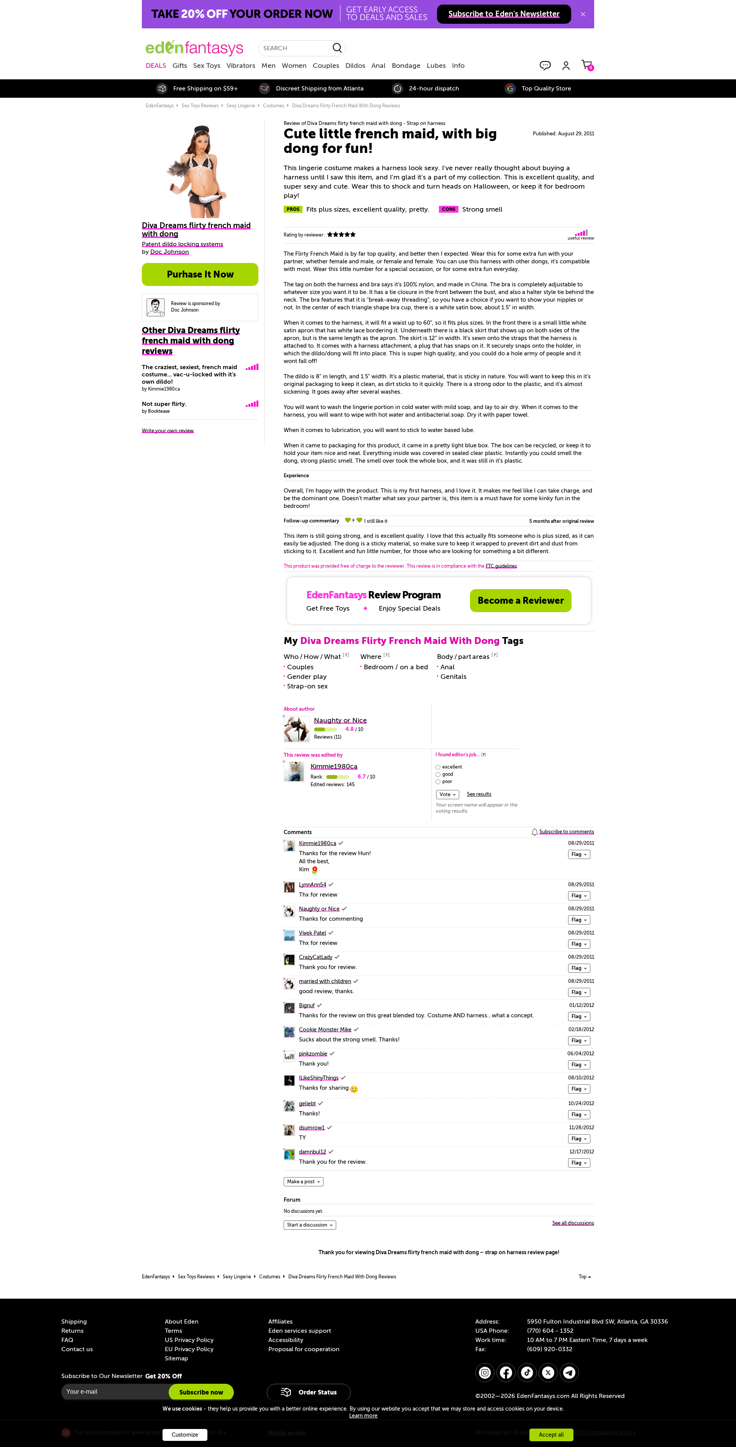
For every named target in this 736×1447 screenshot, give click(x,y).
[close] (583, 14)
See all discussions (573, 1223)
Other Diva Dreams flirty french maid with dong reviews (191, 340)
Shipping (74, 1321)
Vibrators (241, 65)
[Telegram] (569, 1372)
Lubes (436, 65)
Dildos (355, 65)
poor (447, 781)
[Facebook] (506, 1372)
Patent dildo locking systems (182, 244)
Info (458, 65)
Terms (173, 1330)
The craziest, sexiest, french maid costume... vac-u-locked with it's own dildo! (189, 374)
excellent (452, 767)
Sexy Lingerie (241, 105)
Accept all (551, 1435)
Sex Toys (206, 65)
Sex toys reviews (200, 105)
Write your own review (168, 431)
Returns (72, 1330)
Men (268, 65)
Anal (378, 65)
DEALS (156, 65)
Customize (185, 1435)
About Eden (182, 1321)
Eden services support (299, 1330)
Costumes (273, 105)
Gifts (179, 65)
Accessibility (285, 1340)
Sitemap (176, 1358)
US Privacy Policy (189, 1340)
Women (294, 65)
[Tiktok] (527, 1372)
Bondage (406, 65)
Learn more (363, 1416)
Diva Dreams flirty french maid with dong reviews (346, 105)
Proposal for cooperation (304, 1349)
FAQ (67, 1340)
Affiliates (280, 1321)
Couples (326, 65)
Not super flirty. (164, 404)
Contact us (77, 1349)
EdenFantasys (160, 105)
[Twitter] (548, 1372)
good (447, 774)
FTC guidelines (501, 566)
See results (479, 794)
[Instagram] (485, 1372)
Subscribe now (201, 1392)
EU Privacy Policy (189, 1349)
